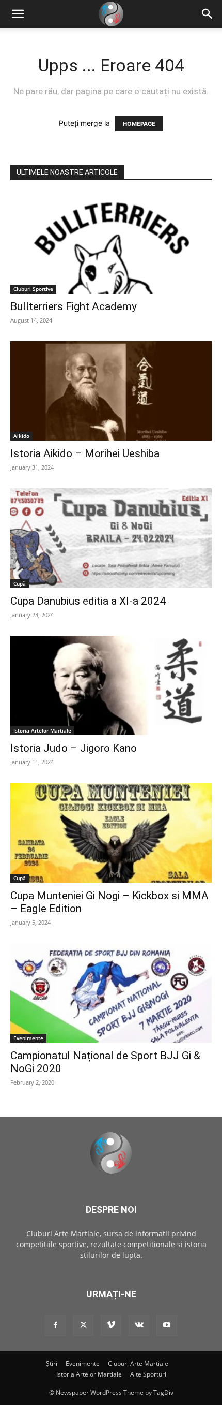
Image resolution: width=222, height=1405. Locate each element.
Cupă (19, 583)
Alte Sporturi (148, 1374)
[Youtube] (166, 1325)
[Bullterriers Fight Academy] (111, 244)
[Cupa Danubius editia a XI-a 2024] (111, 538)
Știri (51, 1363)
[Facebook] (55, 1325)
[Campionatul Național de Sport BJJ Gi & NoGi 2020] (111, 993)
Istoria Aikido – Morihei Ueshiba (85, 453)
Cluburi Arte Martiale (138, 1363)
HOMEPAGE (139, 123)
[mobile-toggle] (17, 14)
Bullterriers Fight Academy (73, 306)
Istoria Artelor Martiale (42, 730)
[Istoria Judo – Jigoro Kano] (111, 686)
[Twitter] (83, 1325)
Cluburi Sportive (33, 288)
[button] (207, 14)
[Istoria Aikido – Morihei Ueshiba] (111, 391)
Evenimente (28, 1038)
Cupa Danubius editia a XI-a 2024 (88, 601)
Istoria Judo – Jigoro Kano (73, 748)
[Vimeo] (111, 1325)
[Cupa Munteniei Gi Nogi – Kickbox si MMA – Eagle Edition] (111, 833)
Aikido (21, 436)
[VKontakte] (139, 1325)
